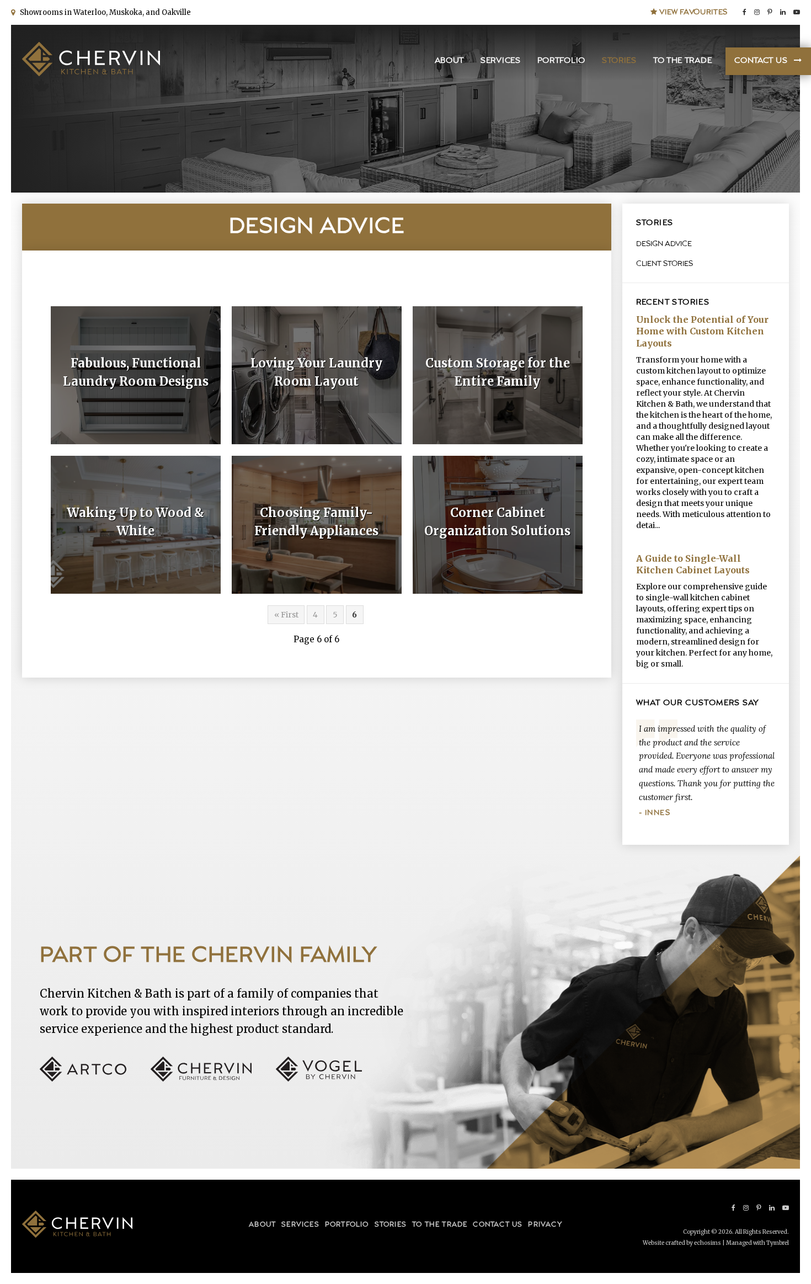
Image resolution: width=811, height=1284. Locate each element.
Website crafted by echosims (682, 1242)
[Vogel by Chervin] (319, 1078)
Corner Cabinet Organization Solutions (497, 522)
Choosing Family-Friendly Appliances (316, 522)
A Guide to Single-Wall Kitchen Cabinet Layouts (693, 564)
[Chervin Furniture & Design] (212, 1078)
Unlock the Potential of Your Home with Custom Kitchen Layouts (702, 331)
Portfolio (561, 61)
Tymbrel (777, 1242)
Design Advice (664, 244)
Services (501, 61)
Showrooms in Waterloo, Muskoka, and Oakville (104, 12)
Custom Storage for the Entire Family (497, 372)
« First (286, 615)
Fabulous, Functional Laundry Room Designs (136, 372)
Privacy (545, 1224)
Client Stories (664, 264)
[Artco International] (94, 1078)
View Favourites (693, 12)
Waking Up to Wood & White (135, 522)
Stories (619, 61)
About (450, 61)
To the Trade (682, 61)
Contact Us (760, 61)
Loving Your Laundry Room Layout (316, 372)
